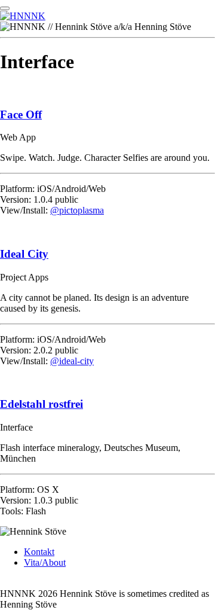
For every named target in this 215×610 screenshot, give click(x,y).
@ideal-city (72, 361)
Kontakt (39, 552)
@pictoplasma (77, 210)
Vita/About (45, 562)
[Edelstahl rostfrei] (107, 381)
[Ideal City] (107, 230)
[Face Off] (107, 91)
